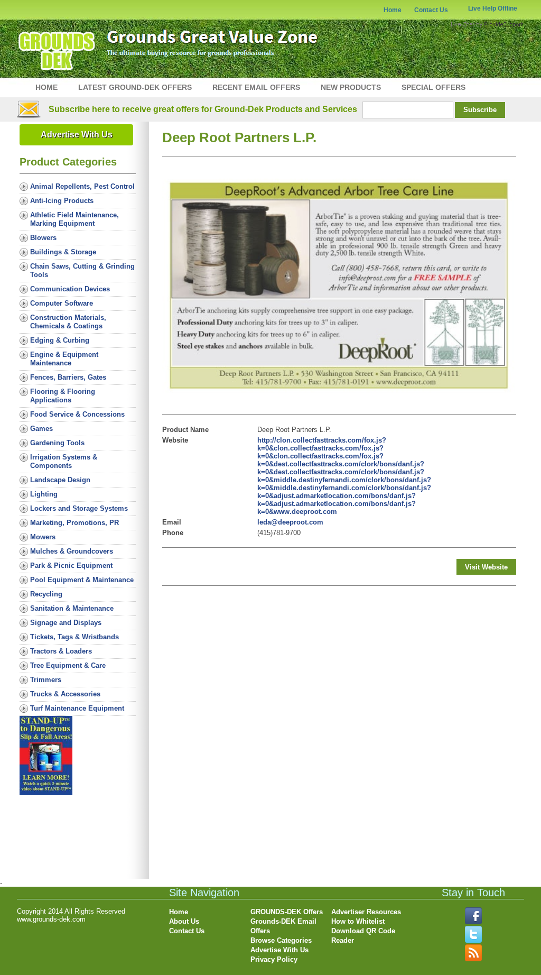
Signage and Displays (65, 623)
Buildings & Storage (63, 252)
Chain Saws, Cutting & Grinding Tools (82, 270)
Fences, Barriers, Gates (68, 377)
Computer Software (61, 303)
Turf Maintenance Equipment (77, 708)
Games (41, 429)
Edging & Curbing (59, 340)
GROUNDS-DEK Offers (286, 912)
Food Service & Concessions (77, 414)
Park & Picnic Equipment (71, 565)
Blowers (43, 238)
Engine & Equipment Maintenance (64, 359)
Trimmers (45, 680)
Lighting (44, 494)
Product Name (185, 430)
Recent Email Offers (256, 87)
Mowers (42, 537)
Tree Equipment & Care (68, 665)
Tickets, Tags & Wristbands (74, 637)
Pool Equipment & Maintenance (82, 580)
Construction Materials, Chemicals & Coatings (68, 322)
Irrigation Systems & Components (63, 461)
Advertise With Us (77, 134)
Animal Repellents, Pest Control (82, 186)
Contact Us (431, 10)
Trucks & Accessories (65, 694)
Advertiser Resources (366, 912)
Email (171, 522)
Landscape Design (60, 480)
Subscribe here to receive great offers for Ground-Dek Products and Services (203, 109)
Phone (172, 533)
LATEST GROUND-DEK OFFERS (135, 87)
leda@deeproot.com (290, 522)
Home (393, 10)
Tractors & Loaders (61, 651)
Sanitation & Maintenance (72, 608)
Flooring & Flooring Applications (62, 396)
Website (175, 440)
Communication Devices (70, 289)
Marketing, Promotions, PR (74, 523)
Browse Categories (281, 940)
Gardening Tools (57, 443)
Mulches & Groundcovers (71, 551)
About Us (184, 921)
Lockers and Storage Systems (79, 508)
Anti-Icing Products (62, 201)
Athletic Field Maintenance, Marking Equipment (74, 219)
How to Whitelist (358, 921)
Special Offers (433, 87)
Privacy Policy (273, 959)
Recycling (46, 594)
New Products (351, 87)
